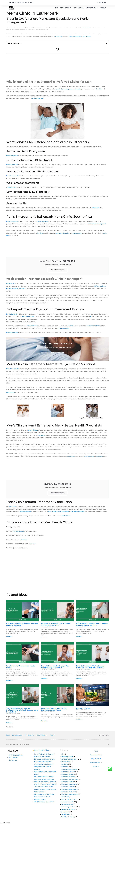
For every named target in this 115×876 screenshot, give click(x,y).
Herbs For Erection (83, 708)
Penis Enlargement (12, 221)
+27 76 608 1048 (103, 735)
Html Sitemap (13, 760)
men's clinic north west (68, 786)
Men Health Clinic (86, 27)
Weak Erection (65, 814)
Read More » (9, 636)
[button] (106, 43)
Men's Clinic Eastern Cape (69, 769)
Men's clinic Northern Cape (69, 789)
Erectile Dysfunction (12, 314)
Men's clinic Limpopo (67, 781)
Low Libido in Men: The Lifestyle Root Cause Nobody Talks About (55, 667)
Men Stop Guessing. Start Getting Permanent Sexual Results (54, 709)
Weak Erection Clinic (67, 817)
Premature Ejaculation (68, 809)
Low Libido (64, 764)
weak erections (76, 233)
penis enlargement (87, 36)
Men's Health (65, 797)
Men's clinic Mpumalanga (69, 784)
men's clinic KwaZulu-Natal (69, 779)
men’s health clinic (32, 326)
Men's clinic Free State (68, 771)
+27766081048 (65, 516)
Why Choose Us (79, 7)
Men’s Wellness (91, 7)
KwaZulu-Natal (65, 761)
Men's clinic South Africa (68, 792)
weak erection (11, 187)
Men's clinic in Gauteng (68, 776)
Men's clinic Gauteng (67, 774)
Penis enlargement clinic (68, 807)
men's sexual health (67, 802)
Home (56, 7)
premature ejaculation (77, 36)
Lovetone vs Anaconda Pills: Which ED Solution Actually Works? (55, 624)
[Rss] (108, 744)
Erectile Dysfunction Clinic (69, 759)
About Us (103, 7)
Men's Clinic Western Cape (69, 794)
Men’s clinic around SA (15, 755)
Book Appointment (65, 7)
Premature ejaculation (12, 176)
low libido (70, 36)
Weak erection (10, 283)
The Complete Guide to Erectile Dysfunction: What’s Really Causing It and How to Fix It (22, 710)
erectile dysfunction (58, 36)
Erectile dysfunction (12, 164)
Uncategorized (65, 812)
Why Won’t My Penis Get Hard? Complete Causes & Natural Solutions (92, 624)
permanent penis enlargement (97, 224)
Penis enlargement (12, 155)
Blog (62, 754)
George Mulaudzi (33, 430)
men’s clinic (95, 207)
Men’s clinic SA (13, 757)
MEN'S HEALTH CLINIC (68, 799)
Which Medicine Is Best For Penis (44, 802)
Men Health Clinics (18, 531)
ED (91, 316)
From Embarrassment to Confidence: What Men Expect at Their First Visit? (90, 667)
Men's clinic (64, 766)
